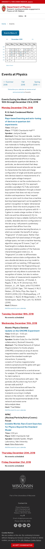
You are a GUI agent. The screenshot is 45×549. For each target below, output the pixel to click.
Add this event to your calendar (15, 308)
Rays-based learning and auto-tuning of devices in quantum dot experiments (23, 121)
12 (21, 52)
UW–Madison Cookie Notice (31, 540)
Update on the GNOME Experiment (22, 330)
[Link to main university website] (22, 489)
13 (25, 52)
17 (11, 55)
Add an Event (9, 65)
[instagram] (20, 525)
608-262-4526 (25, 521)
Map (21, 516)
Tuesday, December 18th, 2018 (18, 313)
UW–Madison (14, 2)
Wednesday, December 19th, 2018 (19, 323)
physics (30, 2)
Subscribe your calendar (16, 89)
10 (12, 52)
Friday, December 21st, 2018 (16, 462)
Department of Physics (19, 7)
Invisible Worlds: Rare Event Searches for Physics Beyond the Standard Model (23, 426)
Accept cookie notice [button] (22, 545)
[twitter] (15, 525)
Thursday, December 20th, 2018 (18, 452)
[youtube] (28, 525)
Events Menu (10, 33)
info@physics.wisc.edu (24, 518)
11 (16, 52)
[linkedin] (24, 525)
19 (21, 55)
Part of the (22, 496)
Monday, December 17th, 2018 (17, 107)
